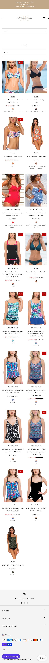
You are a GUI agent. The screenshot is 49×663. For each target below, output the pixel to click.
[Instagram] (4, 650)
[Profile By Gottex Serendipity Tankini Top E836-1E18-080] (13, 485)
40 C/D (5, 225)
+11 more (39, 168)
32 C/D (28, 225)
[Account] (44, 18)
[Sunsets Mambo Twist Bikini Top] (13, 133)
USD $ (7, 635)
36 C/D (39, 225)
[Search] (44, 31)
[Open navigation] (7, 18)
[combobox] (24, 31)
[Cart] (48, 18)
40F (15, 112)
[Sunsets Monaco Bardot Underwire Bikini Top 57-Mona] (13, 77)
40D (4, 112)
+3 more (36, 227)
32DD (34, 112)
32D (27, 112)
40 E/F (21, 225)
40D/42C (33, 168)
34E (14, 402)
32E (13, 287)
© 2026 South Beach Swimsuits (11, 659)
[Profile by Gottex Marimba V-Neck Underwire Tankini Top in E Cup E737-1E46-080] (36, 367)
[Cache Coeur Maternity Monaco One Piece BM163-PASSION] (13, 190)
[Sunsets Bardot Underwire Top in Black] (36, 77)
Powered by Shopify (26, 659)
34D (14, 462)
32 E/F (44, 225)
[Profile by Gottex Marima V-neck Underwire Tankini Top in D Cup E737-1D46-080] (36, 426)
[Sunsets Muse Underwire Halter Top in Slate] (36, 249)
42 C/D (10, 225)
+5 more (43, 112)
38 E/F (16, 225)
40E (12, 112)
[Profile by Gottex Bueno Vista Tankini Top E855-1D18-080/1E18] (13, 308)
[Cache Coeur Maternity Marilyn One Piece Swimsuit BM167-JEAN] (36, 190)
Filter (23, 45)
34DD (38, 112)
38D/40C (42, 166)
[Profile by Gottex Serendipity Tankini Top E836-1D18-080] (13, 367)
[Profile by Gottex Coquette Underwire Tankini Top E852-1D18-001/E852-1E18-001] (13, 249)
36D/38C (36, 166)
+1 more (19, 112)
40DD (8, 112)
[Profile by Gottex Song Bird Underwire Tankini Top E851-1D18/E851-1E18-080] (36, 308)
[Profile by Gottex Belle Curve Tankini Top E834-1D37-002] (36, 485)
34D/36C (30, 166)
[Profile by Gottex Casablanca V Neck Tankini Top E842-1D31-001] (13, 426)
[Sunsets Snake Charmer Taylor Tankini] (13, 542)
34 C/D (33, 225)
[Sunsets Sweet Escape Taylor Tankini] (36, 133)
